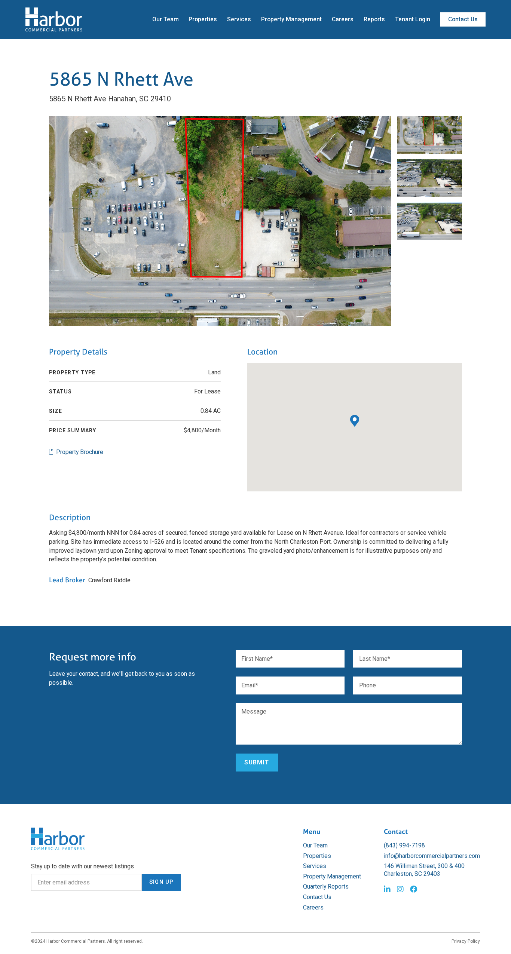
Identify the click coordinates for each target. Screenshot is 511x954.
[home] (53, 19)
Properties (203, 19)
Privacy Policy (466, 941)
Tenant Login (412, 19)
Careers (343, 19)
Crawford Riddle (109, 580)
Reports (374, 19)
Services (239, 19)
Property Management (291, 19)
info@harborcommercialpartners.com (432, 855)
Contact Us (463, 19)
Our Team (165, 19)
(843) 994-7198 (404, 845)
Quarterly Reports (326, 886)
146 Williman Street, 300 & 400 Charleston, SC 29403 (424, 869)
